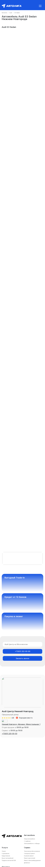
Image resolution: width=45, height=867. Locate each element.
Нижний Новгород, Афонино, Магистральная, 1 (21, 724)
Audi (10, 12)
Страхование (5, 853)
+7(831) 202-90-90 (22, 651)
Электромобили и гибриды (32, 843)
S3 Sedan (17, 12)
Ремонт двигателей (29, 858)
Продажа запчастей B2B (9, 860)
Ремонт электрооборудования (32, 860)
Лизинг (4, 851)
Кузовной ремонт (29, 856)
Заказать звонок (22, 658)
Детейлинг (27, 862)
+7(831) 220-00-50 (9, 733)
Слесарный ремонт (29, 853)
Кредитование (6, 856)
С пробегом (27, 841)
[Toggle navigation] (40, 6)
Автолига (4, 12)
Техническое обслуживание (32, 851)
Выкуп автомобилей (7, 858)
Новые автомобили (29, 839)
